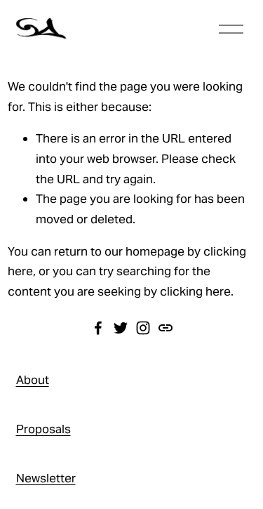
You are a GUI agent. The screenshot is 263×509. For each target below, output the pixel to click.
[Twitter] (121, 328)
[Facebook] (98, 328)
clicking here (195, 291)
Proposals (43, 429)
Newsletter (46, 478)
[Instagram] (143, 328)
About (32, 380)
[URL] (166, 328)
